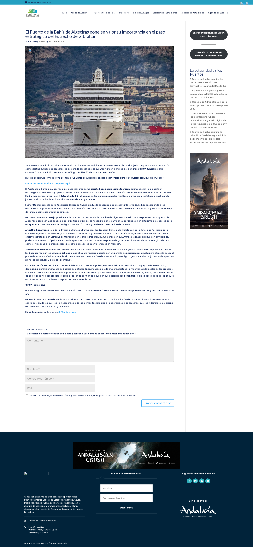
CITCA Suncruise (67, 312)
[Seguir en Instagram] (195, 480)
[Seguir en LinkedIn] (201, 480)
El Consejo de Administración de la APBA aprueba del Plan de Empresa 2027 (209, 105)
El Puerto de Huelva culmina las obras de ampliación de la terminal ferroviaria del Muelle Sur (208, 83)
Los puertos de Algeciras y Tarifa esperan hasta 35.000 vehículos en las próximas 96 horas (209, 94)
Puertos (43, 41)
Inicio (64, 13)
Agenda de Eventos (218, 13)
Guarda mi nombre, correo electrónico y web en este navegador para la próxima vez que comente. (82, 395)
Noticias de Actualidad (192, 13)
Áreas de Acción (79, 13)
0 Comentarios (56, 41)
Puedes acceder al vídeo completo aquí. (48, 183)
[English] (243, 3)
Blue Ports (124, 13)
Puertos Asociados (103, 13)
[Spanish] (248, 3)
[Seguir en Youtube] (207, 480)
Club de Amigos (141, 13)
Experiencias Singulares (165, 13)
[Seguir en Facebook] (189, 480)
